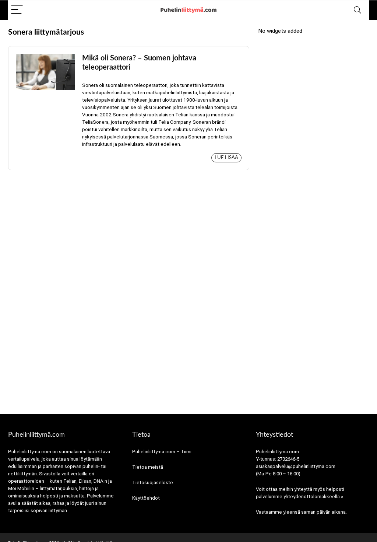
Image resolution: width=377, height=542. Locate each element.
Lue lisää (226, 157)
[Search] (357, 10)
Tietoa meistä (147, 467)
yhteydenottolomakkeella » (313, 496)
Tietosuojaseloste (152, 482)
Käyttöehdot (146, 498)
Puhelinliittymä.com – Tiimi (161, 451)
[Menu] (17, 10)
